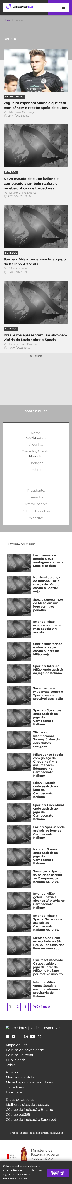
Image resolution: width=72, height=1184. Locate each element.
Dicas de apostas (20, 1100)
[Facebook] (7, 1037)
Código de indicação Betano (29, 1110)
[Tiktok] (19, 1038)
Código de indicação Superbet (31, 1120)
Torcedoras (15, 1087)
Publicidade (16, 1060)
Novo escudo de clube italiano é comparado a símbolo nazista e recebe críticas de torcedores (31, 183)
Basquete (14, 1092)
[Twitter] (13, 1036)
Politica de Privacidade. (15, 1178)
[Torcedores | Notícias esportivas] (19, 7)
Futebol (12, 1072)
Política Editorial (19, 1055)
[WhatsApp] (39, 1037)
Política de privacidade (25, 1050)
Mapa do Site (17, 1045)
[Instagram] (26, 1037)
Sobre (11, 1065)
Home (7, 19)
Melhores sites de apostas (27, 1105)
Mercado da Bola (20, 1077)
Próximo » (41, 1007)
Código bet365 (18, 1115)
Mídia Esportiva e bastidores (29, 1082)
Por (19, 113)
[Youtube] (32, 1037)
